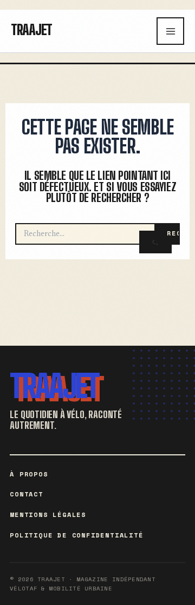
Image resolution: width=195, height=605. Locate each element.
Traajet (31, 30)
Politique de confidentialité (76, 535)
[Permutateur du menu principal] (170, 31)
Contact (26, 494)
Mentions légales (48, 514)
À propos (29, 474)
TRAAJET (54, 386)
